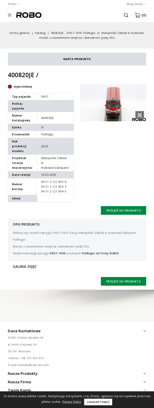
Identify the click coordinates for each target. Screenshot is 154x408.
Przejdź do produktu (123, 210)
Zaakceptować (98, 402)
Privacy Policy (71, 402)
